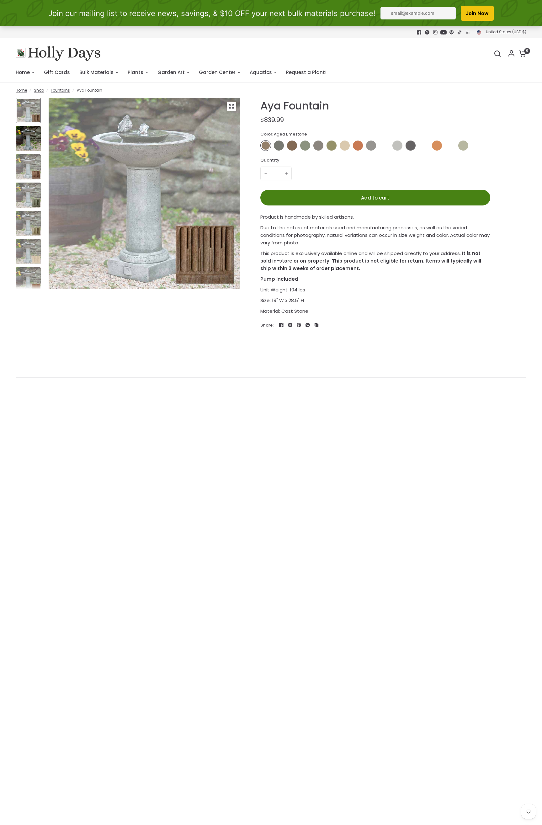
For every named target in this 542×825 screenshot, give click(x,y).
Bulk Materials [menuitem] (96, 72)
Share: (267, 325)
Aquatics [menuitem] (261, 72)
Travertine (450, 146)
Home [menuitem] (23, 72)
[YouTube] (443, 32)
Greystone (371, 146)
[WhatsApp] (307, 325)
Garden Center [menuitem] (217, 72)
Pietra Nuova (424, 146)
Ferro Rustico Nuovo (358, 146)
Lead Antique (384, 146)
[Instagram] (435, 32)
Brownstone (292, 146)
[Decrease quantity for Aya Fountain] (266, 173)
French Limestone (345, 146)
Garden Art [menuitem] (171, 72)
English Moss (332, 146)
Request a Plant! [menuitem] (306, 72)
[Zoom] (231, 106)
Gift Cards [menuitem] (57, 72)
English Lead (318, 146)
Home (21, 90)
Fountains (60, 90)
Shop (39, 90)
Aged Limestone (266, 146)
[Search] (497, 53)
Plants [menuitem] (135, 72)
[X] (427, 32)
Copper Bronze (305, 146)
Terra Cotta (437, 146)
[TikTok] (460, 32)
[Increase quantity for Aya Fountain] (286, 173)
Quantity (269, 160)
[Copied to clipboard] (316, 325)
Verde (463, 146)
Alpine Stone (279, 146)
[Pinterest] (452, 32)
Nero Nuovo (411, 146)
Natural (397, 146)
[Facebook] (419, 32)
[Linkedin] (468, 32)
